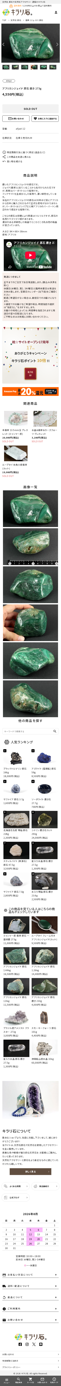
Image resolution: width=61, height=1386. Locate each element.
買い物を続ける (15, 161)
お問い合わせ (18, 118)
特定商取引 (10, 1360)
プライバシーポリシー (11, 1367)
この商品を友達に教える (19, 156)
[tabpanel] (30, 43)
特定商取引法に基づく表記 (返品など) (26, 152)
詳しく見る (30, 1171)
